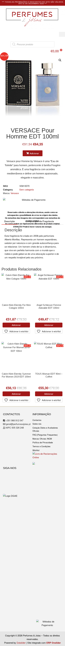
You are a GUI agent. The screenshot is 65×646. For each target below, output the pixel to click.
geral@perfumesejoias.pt (18, 424)
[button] (62, 34)
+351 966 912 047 (14, 420)
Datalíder (21, 642)
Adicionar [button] (16, 325)
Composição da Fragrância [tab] (39, 221)
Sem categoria (26, 189)
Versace (15, 193)
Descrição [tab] (9, 221)
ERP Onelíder (53, 642)
